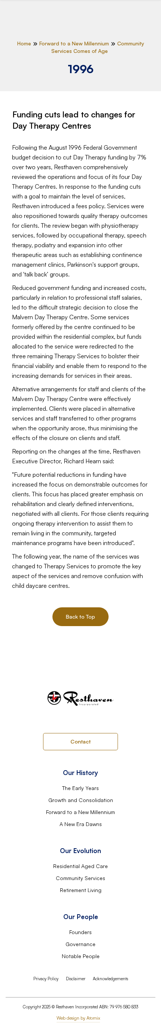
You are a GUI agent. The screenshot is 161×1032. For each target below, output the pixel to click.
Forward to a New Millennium (80, 812)
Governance (80, 944)
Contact (80, 741)
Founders (80, 932)
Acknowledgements (110, 978)
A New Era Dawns (81, 824)
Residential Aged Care (80, 866)
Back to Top (80, 616)
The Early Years (80, 788)
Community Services (80, 878)
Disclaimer (75, 978)
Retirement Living (80, 890)
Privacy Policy (45, 978)
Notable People (81, 956)
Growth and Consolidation (80, 800)
